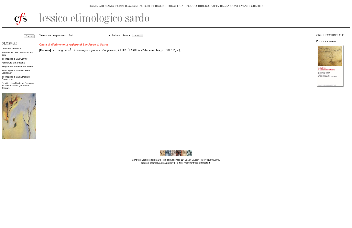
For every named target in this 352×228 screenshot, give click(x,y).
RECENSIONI (229, 6)
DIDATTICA (175, 6)
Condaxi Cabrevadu (11, 48)
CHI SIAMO (106, 6)
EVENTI (244, 6)
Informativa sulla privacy (162, 163)
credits (144, 163)
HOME (93, 6)
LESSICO (191, 6)
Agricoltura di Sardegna (13, 62)
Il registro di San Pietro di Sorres (17, 66)
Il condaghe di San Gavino (15, 59)
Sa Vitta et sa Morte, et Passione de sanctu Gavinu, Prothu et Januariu (18, 85)
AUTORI (145, 6)
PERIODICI (158, 6)
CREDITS (257, 6)
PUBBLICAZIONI (126, 6)
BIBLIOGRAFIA (208, 6)
